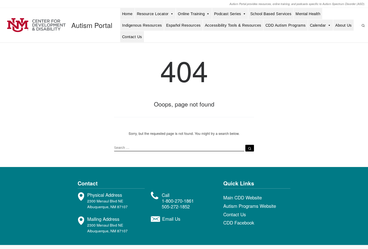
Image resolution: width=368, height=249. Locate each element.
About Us (343, 25)
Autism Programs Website (249, 205)
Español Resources (183, 25)
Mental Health (308, 14)
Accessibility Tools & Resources (233, 25)
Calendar (318, 25)
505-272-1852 (176, 206)
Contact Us (132, 37)
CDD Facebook (238, 222)
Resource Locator (153, 14)
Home (127, 14)
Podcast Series (227, 14)
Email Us (171, 218)
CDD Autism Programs (285, 25)
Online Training (191, 14)
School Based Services (270, 14)
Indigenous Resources (142, 25)
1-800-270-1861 (178, 200)
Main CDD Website (242, 197)
